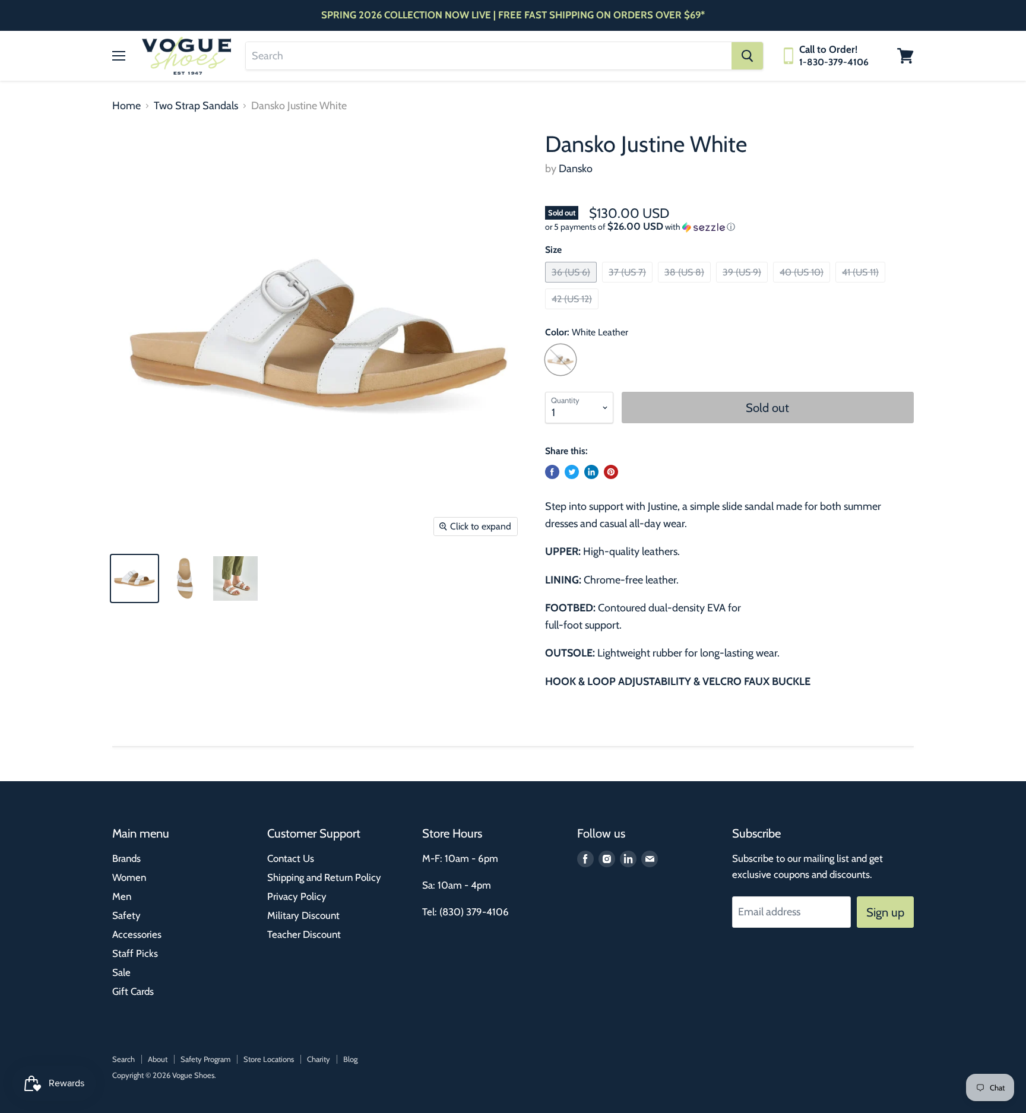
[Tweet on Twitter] (572, 472)
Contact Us (290, 858)
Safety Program (205, 1059)
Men (121, 896)
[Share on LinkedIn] (591, 472)
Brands (126, 858)
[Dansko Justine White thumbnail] (134, 578)
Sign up (885, 912)
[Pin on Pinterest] (611, 472)
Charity (318, 1059)
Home (126, 106)
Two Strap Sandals (196, 106)
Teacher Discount (304, 934)
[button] (729, 227)
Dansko (576, 168)
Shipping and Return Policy (324, 877)
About (157, 1059)
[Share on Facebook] (552, 472)
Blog (350, 1059)
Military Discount (303, 915)
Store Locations (268, 1059)
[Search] (747, 55)
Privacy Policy (297, 896)
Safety (126, 915)
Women (129, 877)
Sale (121, 972)
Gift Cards (133, 991)
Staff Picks (135, 953)
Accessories (137, 934)
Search (123, 1059)
